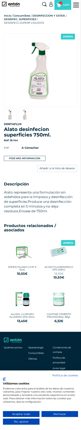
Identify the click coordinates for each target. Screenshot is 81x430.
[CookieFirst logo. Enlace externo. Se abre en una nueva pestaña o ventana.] (4, 379)
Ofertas (32, 358)
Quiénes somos (13, 347)
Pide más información (24, 158)
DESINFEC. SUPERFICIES (20, 19)
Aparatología (35, 347)
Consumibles (21, 15)
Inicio (7, 15)
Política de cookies (65, 375)
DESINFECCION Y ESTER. (48, 15)
